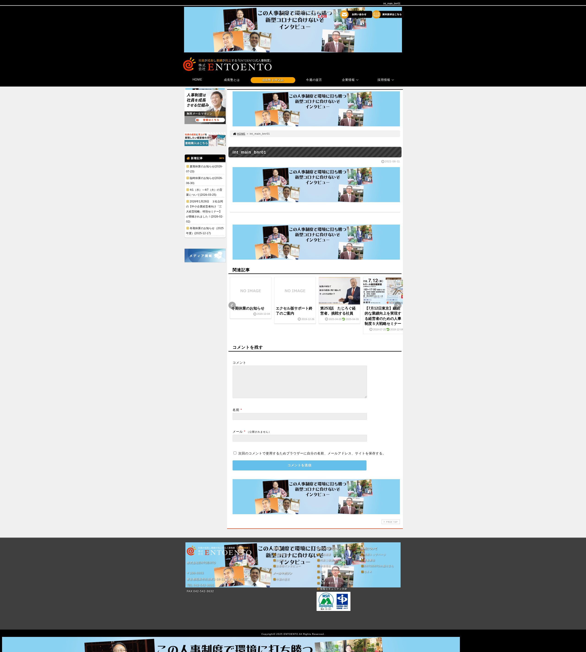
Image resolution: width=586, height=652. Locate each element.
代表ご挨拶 (327, 560)
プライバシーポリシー (333, 577)
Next (398, 305)
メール (238, 431)
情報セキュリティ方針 (333, 588)
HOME (197, 79)
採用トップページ (375, 554)
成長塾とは (232, 80)
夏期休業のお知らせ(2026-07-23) (204, 169)
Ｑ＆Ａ (368, 571)
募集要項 (369, 560)
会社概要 (325, 554)
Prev (232, 305)
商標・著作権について (333, 583)
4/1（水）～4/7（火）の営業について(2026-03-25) (204, 192)
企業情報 (348, 80)
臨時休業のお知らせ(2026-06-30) (204, 181)
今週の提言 (314, 80)
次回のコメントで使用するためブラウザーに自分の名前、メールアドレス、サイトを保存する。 (312, 453)
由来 (323, 571)
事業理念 (325, 566)
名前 (236, 410)
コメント (239, 362)
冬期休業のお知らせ (247, 308)
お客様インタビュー (288, 566)
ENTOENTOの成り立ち (379, 566)
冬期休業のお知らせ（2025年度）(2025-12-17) (205, 231)
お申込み (281, 560)
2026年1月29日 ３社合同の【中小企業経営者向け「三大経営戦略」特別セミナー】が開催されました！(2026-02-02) (204, 211)
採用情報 (383, 80)
